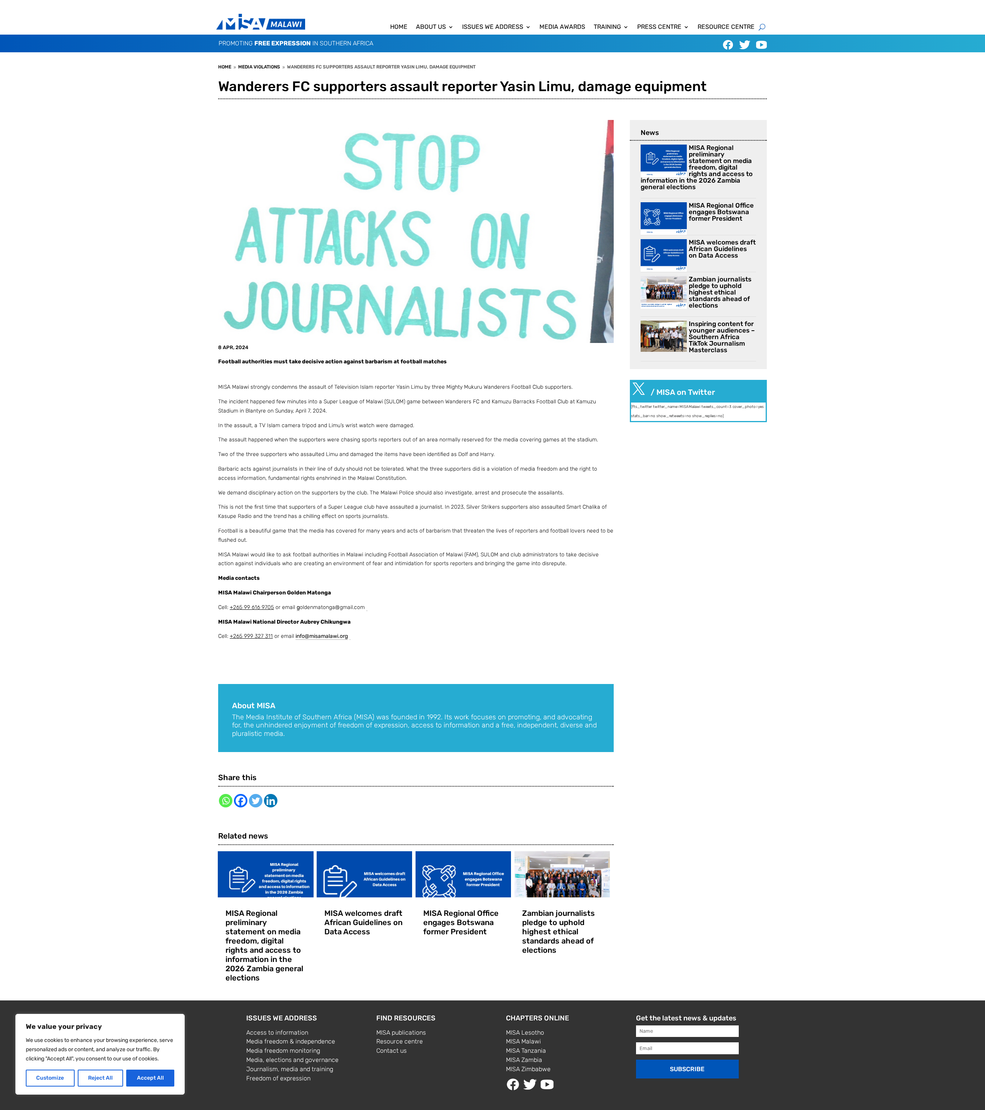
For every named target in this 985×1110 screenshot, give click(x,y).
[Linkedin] (270, 800)
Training (607, 27)
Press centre (659, 27)
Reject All (100, 1078)
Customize (50, 1078)
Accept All (150, 1078)
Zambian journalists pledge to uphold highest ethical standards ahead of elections (558, 932)
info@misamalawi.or (320, 636)
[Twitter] (255, 800)
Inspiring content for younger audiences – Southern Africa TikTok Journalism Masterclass (722, 337)
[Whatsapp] (225, 800)
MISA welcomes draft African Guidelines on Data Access (363, 922)
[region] (100, 1054)
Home (398, 27)
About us (431, 27)
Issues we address (492, 27)
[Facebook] (240, 800)
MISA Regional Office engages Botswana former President (461, 922)
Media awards (562, 27)
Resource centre (726, 27)
